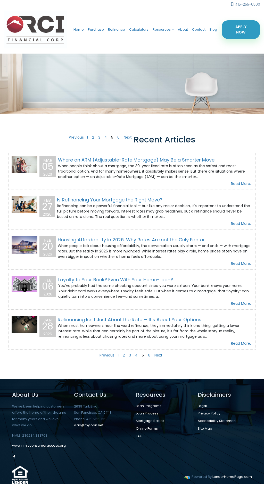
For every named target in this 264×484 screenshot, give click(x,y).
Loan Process (147, 413)
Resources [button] (162, 29)
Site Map (205, 428)
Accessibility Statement (217, 421)
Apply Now (240, 29)
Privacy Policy (209, 413)
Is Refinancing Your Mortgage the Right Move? (109, 200)
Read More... (241, 183)
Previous (76, 137)
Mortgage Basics (150, 421)
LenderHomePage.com (232, 476)
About (183, 29)
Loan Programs (148, 406)
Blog (213, 29)
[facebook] (14, 456)
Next (128, 137)
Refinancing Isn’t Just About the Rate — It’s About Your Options (129, 319)
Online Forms (147, 428)
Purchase (96, 29)
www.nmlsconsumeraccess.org (39, 445)
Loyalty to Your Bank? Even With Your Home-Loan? (115, 279)
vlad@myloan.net (88, 425)
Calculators (138, 29)
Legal (202, 406)
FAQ (139, 436)
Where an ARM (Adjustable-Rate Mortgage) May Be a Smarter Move (136, 160)
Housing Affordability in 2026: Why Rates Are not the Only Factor (131, 239)
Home (78, 29)
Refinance (116, 29)
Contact (198, 29)
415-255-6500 (247, 4)
